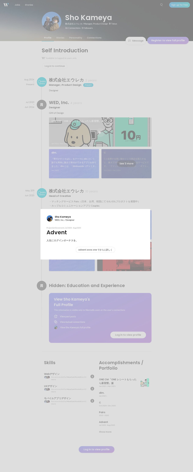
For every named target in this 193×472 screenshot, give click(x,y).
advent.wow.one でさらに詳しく (95, 249)
